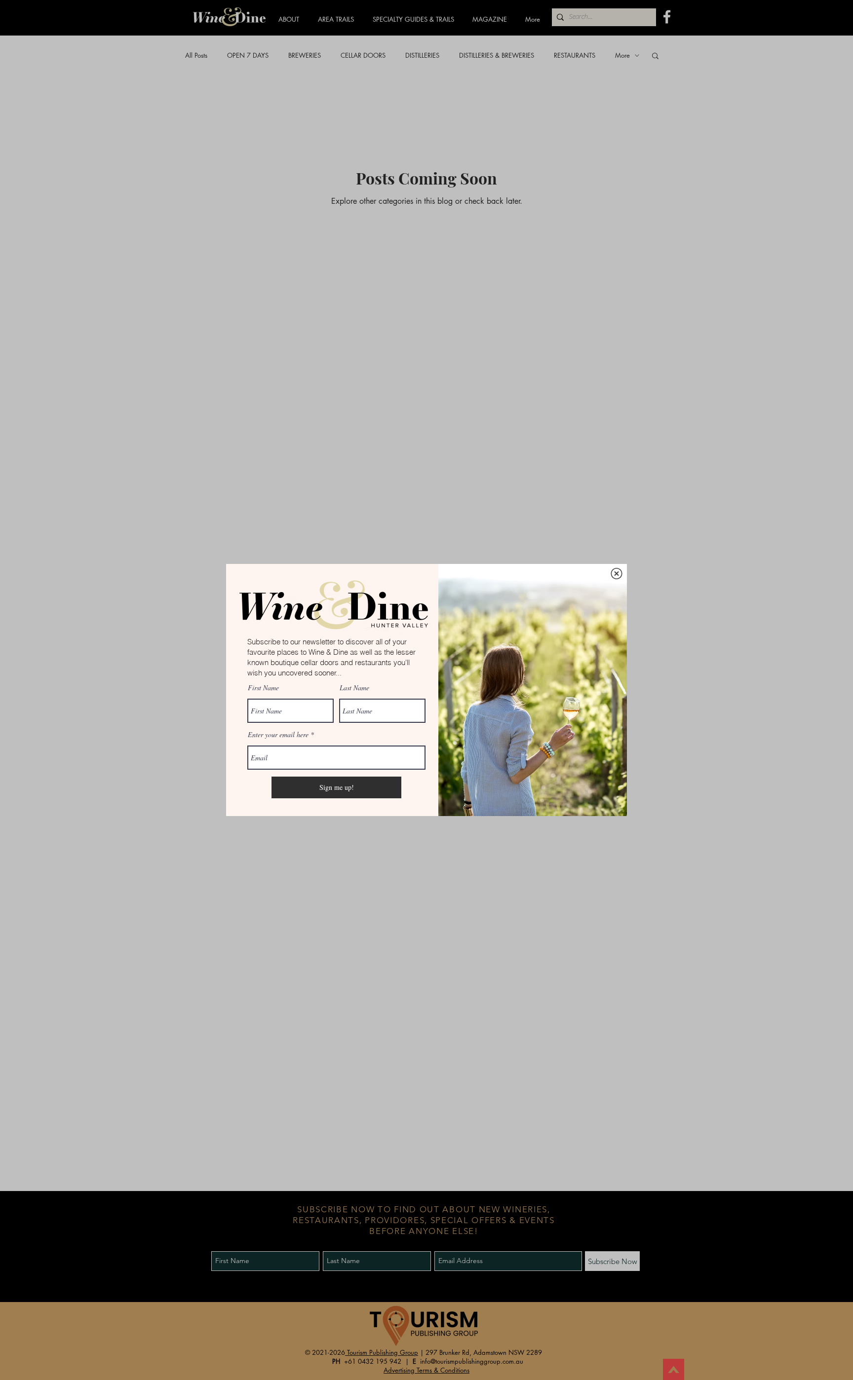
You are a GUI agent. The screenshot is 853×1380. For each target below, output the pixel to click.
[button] (616, 573)
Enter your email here (278, 734)
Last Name (354, 687)
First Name (263, 687)
